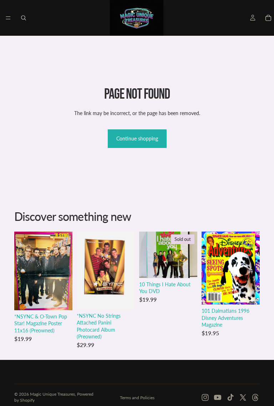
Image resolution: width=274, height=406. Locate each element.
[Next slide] (252, 268)
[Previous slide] (209, 268)
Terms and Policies (137, 397)
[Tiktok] (230, 397)
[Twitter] (243, 397)
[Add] (61, 299)
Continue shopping (137, 138)
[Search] (23, 18)
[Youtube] (217, 397)
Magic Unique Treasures (52, 394)
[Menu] (8, 18)
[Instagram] (205, 397)
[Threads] (255, 397)
